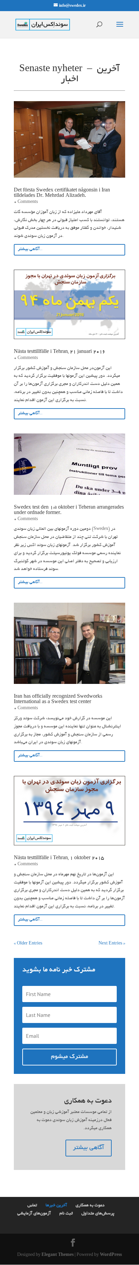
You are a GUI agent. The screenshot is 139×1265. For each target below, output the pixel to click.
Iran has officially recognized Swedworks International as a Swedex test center (58, 699)
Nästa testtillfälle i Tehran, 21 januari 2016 (59, 352)
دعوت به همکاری (90, 1205)
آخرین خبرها (56, 1205)
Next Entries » (112, 943)
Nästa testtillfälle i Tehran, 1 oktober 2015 (59, 858)
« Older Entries (28, 943)
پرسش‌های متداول (97, 1213)
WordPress (111, 1255)
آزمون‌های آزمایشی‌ (34, 1213)
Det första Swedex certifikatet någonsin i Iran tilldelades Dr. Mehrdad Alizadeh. (62, 193)
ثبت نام (66, 1213)
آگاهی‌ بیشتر (88, 1148)
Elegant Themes (57, 1255)
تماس (32, 1205)
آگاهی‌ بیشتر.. (30, 249)
